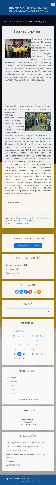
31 (28, 358)
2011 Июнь (11, 389)
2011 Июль (11, 393)
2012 (14, 21)
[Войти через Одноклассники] (39, 292)
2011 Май (10, 385)
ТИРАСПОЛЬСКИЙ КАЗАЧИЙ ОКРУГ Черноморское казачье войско (28, 10)
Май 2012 (18, 330)
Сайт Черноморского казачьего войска (25, 442)
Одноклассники (13, 464)
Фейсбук (10, 461)
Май (20, 21)
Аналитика (11, 273)
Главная (6, 21)
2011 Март (11, 377)
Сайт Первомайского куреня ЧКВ (22, 446)
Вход (37, 245)
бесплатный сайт (37, 481)
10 (28, 345)
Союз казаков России (16, 450)
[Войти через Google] (35, 292)
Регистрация (23, 245)
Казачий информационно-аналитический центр (25, 455)
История (10, 269)
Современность (23, 218)
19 (37, 349)
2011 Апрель (12, 381)
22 (25, 21)
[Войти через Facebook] (26, 292)
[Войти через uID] (17, 292)
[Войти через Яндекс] (30, 292)
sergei (7, 223)
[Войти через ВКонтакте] (21, 292)
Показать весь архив (28, 399)
